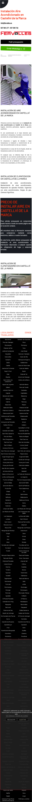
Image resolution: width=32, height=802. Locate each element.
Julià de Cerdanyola (8, 351)
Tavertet (8, 572)
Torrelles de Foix (24, 545)
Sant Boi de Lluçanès (8, 468)
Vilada (8, 491)
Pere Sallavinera (24, 488)
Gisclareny (8, 636)
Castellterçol (8, 624)
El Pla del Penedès (8, 598)
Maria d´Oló (8, 527)
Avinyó (24, 422)
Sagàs (8, 796)
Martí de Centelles (24, 442)
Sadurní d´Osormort (8, 474)
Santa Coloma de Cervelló (24, 551)
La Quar (8, 519)
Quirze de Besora (8, 485)
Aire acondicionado (3, 55)
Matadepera (23, 601)
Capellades (24, 393)
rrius (8, 627)
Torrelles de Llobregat (8, 545)
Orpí (8, 536)
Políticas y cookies (24, 799)
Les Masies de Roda (8, 511)
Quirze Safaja (8, 482)
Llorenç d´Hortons (8, 448)
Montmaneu (8, 587)
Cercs (8, 619)
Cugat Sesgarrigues (8, 456)
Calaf (8, 428)
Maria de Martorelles (24, 522)
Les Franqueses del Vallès (24, 512)
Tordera (8, 570)
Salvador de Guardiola (24, 339)
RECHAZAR (11, 720)
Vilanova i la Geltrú (8, 410)
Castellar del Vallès (8, 430)
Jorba (24, 584)
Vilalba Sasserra (24, 610)
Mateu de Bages (24, 436)
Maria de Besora (24, 578)
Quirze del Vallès (24, 482)
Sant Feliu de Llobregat (8, 451)
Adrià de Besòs (24, 384)
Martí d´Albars (8, 445)
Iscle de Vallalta (24, 368)
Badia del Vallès (8, 407)
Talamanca (24, 575)
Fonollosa (24, 636)
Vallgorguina (24, 497)
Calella (8, 365)
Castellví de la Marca (24, 622)
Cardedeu (24, 390)
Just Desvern (24, 448)
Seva (24, 533)
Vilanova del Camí (8, 413)
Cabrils (8, 402)
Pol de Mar (8, 488)
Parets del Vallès (8, 790)
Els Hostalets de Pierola (8, 616)
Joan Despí (24, 351)
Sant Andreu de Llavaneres (8, 380)
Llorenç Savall (24, 445)
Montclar (8, 593)
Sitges (8, 533)
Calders (24, 425)
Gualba (24, 630)
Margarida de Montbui (8, 530)
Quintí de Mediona (24, 485)
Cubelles (23, 567)
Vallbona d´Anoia (24, 500)
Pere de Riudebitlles (24, 433)
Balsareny (24, 396)
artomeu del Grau (8, 471)
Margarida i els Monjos (24, 527)
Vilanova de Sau (8, 610)
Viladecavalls (24, 416)
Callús (8, 362)
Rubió (24, 371)
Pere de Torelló (23, 387)
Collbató (24, 596)
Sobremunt (24, 530)
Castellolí (24, 624)
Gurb (24, 627)
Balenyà (8, 399)
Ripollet (8, 377)
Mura (24, 342)
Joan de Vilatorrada (24, 365)
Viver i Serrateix (24, 558)
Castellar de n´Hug (8, 601)
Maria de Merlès (8, 558)
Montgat (8, 590)
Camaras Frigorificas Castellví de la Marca (8, 799)
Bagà (24, 399)
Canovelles (8, 357)
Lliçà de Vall (24, 561)
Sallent (8, 387)
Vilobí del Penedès (8, 561)
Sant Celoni (8, 522)
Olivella (24, 542)
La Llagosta (24, 477)
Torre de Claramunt (24, 548)
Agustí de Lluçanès (8, 384)
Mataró (24, 404)
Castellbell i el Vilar (24, 428)
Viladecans (8, 419)
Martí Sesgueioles (8, 439)
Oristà (24, 536)
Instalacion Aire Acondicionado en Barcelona (14, 55)
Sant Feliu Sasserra (8, 433)
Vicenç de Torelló (24, 462)
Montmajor (24, 587)
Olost (8, 542)
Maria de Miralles (24, 555)
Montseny (24, 345)
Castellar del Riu (24, 430)
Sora (24, 793)
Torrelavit (8, 548)
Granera (24, 633)
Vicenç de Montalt (8, 465)
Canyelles (8, 354)
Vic (24, 491)
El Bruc (24, 564)
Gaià (24, 581)
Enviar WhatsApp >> (15, 48)
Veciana (8, 494)
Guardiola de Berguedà (8, 630)
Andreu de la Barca (23, 380)
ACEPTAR (22, 720)
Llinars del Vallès (8, 508)
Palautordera (24, 454)
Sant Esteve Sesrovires (8, 454)
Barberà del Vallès (8, 396)
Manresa (24, 402)
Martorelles (24, 604)
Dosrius (8, 567)
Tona (24, 348)
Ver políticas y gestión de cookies (17, 716)
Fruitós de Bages (8, 480)
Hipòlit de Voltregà (8, 613)
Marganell (24, 607)
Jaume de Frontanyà (8, 368)
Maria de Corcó (8, 525)
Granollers (8, 633)
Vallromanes (24, 494)
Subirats (8, 506)
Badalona (24, 419)
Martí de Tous (8, 442)
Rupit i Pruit (8, 371)
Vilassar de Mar (8, 348)
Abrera (24, 570)
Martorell (8, 607)
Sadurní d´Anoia (8, 459)
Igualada (8, 596)
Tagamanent (8, 578)
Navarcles (8, 404)
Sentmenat (8, 581)
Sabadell (24, 471)
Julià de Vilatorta (8, 390)
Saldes (24, 506)
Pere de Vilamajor (8, 342)
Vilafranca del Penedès (8, 416)
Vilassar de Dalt (24, 407)
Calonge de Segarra (24, 359)
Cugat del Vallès (24, 456)
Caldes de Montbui (24, 613)
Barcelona (8, 339)
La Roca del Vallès (24, 516)
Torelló (8, 551)
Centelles (24, 619)
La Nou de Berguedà (8, 477)
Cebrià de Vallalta (24, 465)
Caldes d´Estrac (8, 425)
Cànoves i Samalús (23, 354)
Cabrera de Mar (23, 413)
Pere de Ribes (8, 436)
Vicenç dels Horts (8, 462)
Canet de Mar (24, 357)
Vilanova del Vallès (24, 410)
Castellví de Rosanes (8, 622)
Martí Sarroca (24, 439)
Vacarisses (8, 503)
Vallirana (8, 497)
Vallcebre (8, 500)
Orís (8, 539)
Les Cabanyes (8, 516)
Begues (24, 790)
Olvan (24, 539)
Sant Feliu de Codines (24, 451)
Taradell (8, 575)
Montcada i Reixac (24, 593)
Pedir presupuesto (16, 42)
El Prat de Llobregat (24, 616)
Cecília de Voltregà (24, 459)
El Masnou (24, 598)
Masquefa (8, 604)
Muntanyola (8, 345)
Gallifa (8, 793)
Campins (8, 359)
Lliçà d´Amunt (8, 564)
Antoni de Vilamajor (24, 377)
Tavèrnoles (24, 572)
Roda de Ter (23, 374)
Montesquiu (23, 590)
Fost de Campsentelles (24, 480)
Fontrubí (8, 584)
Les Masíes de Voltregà (24, 508)
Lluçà (24, 796)
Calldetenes (23, 362)
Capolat (8, 393)
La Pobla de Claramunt (24, 474)
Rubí (8, 374)
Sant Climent (24, 519)
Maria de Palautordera (8, 555)
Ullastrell (24, 525)
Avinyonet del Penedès (8, 422)
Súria (24, 503)
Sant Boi (24, 468)
